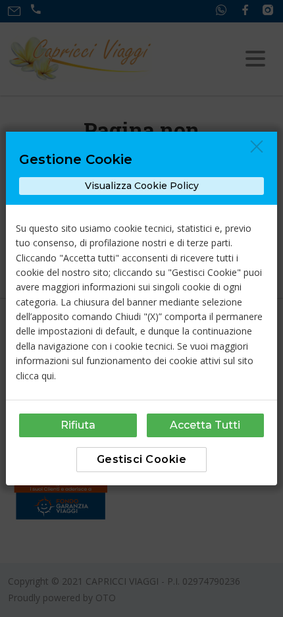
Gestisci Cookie (142, 459)
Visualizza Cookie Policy (142, 186)
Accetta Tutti (205, 425)
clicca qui (35, 375)
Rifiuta (78, 425)
